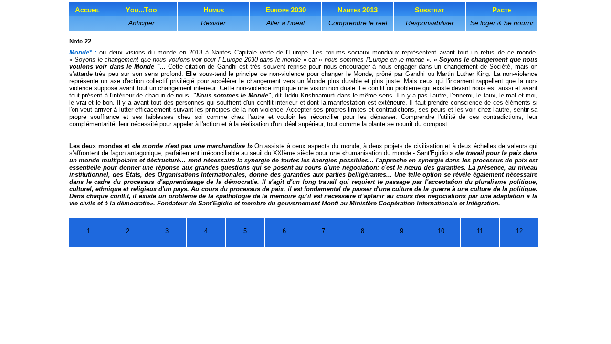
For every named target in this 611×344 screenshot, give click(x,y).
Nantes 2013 (357, 16)
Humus (213, 16)
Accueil (87, 10)
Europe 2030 (285, 16)
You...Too (141, 16)
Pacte (502, 16)
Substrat (430, 16)
